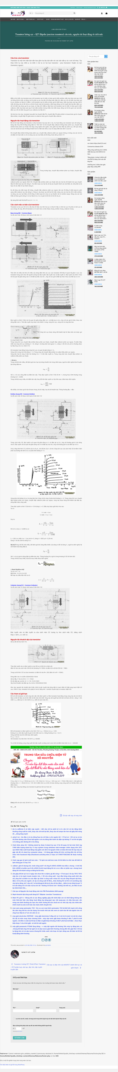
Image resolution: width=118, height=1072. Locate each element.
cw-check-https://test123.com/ (96, 143)
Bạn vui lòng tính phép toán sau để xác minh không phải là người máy (32, 1025)
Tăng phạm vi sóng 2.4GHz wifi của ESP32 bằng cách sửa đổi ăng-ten (96, 159)
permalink (48, 945)
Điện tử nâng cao (30, 19)
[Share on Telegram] (49, 939)
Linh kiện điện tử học (59, 29)
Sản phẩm (73, 7)
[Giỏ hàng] (106, 13)
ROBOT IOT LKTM (67, 41)
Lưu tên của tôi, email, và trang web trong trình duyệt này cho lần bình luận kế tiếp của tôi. (41, 1018)
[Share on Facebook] (42, 939)
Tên (14, 1007)
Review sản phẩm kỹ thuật (90, 7)
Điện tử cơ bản (20, 19)
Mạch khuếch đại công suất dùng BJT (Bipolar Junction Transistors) (37, 894)
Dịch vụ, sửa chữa (69, 19)
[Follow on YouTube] (106, 7)
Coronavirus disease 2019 (95, 146)
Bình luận (16, 989)
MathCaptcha (19, 1031)
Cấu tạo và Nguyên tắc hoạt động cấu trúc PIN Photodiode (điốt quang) (38, 891)
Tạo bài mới (77, 19)
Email (38, 1007)
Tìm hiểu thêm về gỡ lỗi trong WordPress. (12, 1064)
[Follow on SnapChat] (101, 7)
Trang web (62, 1007)
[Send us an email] (103, 7)
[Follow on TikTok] (99, 7)
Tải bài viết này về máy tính (72, 815)
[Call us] (104, 7)
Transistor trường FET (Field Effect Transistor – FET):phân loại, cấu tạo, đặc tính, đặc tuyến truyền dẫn (28, 966)
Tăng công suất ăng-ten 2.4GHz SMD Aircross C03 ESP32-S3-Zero (97, 152)
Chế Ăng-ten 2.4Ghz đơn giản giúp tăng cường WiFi (96, 165)
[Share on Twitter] (46, 939)
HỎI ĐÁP (48, 19)
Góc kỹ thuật (79, 7)
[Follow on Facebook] (97, 7)
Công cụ (83, 19)
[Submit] (74, 13)
